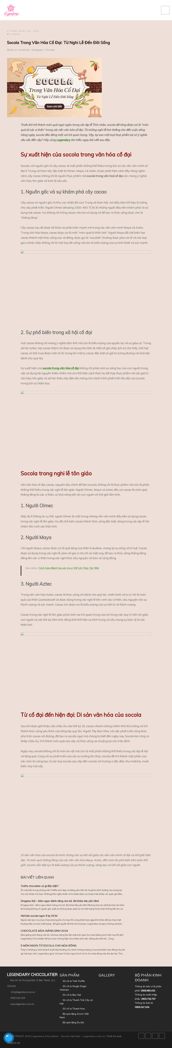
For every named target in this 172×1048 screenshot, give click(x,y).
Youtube (50, 49)
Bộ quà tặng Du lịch (73, 1022)
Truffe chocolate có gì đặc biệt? (40, 886)
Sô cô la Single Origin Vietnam (73, 988)
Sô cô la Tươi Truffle (74, 981)
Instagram (37, 49)
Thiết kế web (114, 1036)
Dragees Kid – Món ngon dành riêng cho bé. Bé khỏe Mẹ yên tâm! (60, 901)
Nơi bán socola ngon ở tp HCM (39, 915)
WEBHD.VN (13, 1043)
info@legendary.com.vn (23, 992)
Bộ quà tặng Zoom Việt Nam (74, 1015)
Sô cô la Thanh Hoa (74, 1008)
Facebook (23, 49)
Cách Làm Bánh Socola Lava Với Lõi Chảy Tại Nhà (68, 568)
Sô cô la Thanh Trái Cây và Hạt (76, 1002)
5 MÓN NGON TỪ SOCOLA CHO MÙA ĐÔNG (48, 945)
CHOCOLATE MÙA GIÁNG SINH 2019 (44, 930)
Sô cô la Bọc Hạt (72, 994)
